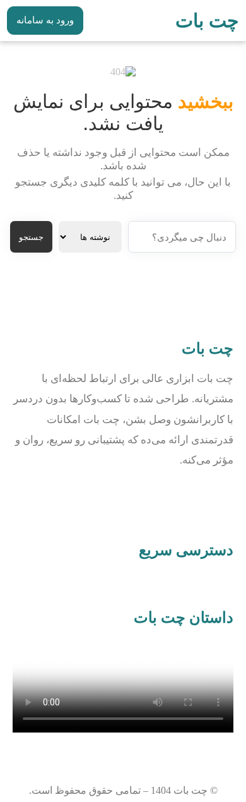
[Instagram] (217, 499)
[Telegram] (180, 499)
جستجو (31, 237)
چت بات (207, 20)
